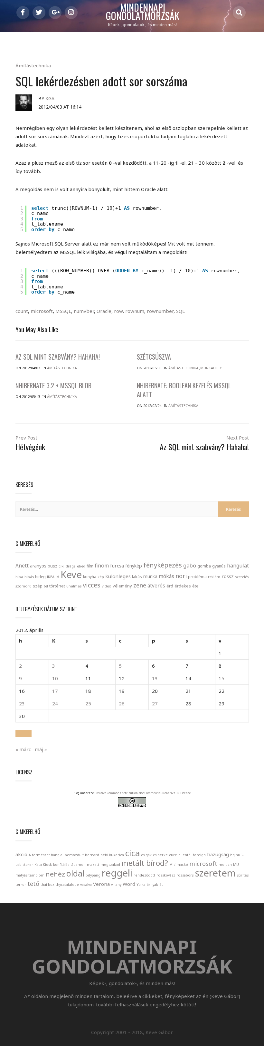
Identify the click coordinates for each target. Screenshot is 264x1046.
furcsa (117, 565)
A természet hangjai (46, 855)
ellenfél (185, 855)
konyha (89, 576)
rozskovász (165, 875)
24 (55, 703)
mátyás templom (29, 875)
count (21, 311)
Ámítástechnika (33, 65)
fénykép (133, 566)
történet (57, 586)
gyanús (219, 566)
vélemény (122, 586)
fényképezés (162, 564)
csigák (146, 855)
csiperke (160, 855)
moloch (225, 864)
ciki (61, 566)
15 (221, 678)
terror (20, 884)
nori (181, 576)
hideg (40, 576)
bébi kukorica (112, 855)
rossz (228, 576)
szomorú (23, 586)
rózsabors (184, 875)
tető (33, 883)
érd (169, 586)
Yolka (141, 884)
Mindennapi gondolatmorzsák (142, 12)
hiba (19, 576)
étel (196, 586)
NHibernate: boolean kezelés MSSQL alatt (184, 390)
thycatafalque (67, 884)
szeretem (215, 873)
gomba (204, 566)
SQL (180, 311)
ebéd (81, 566)
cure (173, 855)
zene (139, 585)
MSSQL (63, 311)
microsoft (42, 311)
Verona (101, 884)
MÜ (236, 864)
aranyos (38, 566)
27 (155, 703)
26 (122, 703)
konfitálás (61, 864)
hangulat (238, 565)
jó (57, 576)
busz (52, 566)
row (118, 311)
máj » (41, 749)
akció (21, 854)
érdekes (182, 586)
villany (116, 884)
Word (129, 884)
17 (55, 691)
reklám (214, 576)
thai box (47, 884)
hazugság (218, 854)
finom (102, 565)
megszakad (110, 864)
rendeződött (144, 875)
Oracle (104, 311)
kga (49, 98)
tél (46, 586)
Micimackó (178, 864)
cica (132, 853)
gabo (189, 565)
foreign (199, 855)
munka (150, 576)
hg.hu (235, 855)
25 (88, 703)
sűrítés (243, 875)
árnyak (152, 884)
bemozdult (74, 855)
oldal (75, 873)
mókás (166, 576)
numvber (84, 311)
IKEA (50, 576)
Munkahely (211, 367)
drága (71, 566)
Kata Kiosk (43, 864)
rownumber (160, 311)
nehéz (55, 873)
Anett (22, 565)
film (90, 566)
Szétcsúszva (154, 357)
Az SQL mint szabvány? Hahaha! (57, 357)
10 (55, 678)
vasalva (86, 884)
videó (106, 586)
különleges (118, 576)
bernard (92, 855)
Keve (71, 574)
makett (93, 864)
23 (22, 703)
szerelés (242, 576)
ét (161, 884)
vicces (91, 585)
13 (155, 678)
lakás (137, 576)
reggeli (117, 873)
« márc (23, 749)
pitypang (93, 875)
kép (101, 577)
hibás (29, 576)
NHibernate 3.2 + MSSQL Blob (53, 385)
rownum (134, 311)
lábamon (78, 864)
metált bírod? (144, 863)
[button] (23, 733)
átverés (156, 585)
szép (37, 586)
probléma (197, 576)
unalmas (73, 586)
